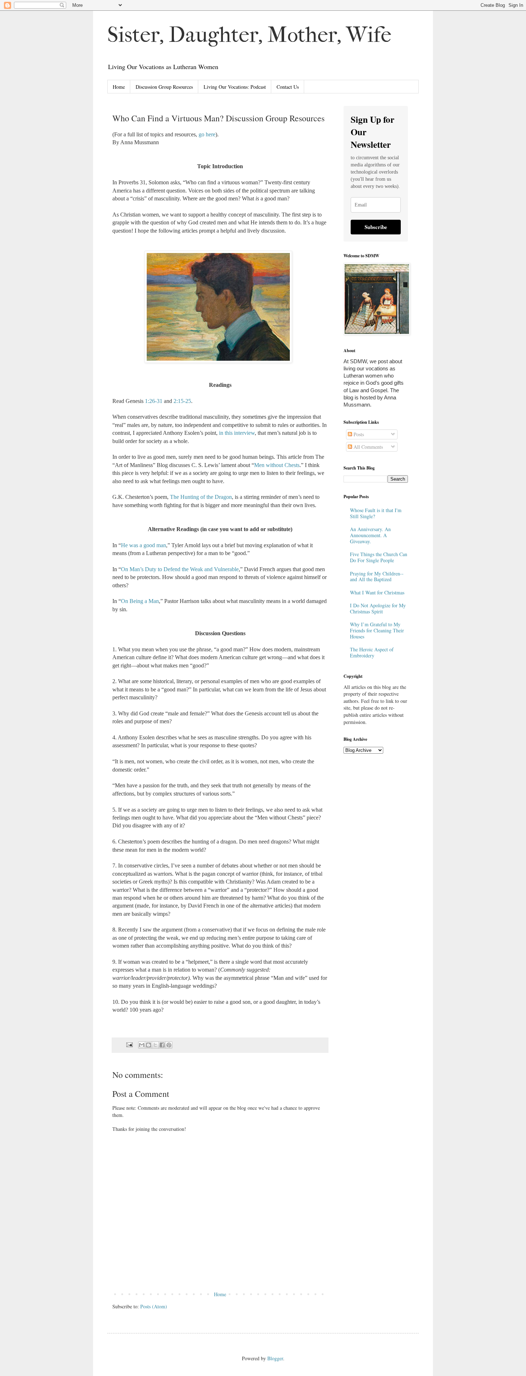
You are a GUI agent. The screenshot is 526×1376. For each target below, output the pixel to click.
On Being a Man (140, 601)
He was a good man (143, 545)
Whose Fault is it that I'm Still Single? (375, 513)
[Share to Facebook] (162, 1045)
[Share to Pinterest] (168, 1045)
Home (119, 86)
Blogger (275, 1358)
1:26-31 (153, 401)
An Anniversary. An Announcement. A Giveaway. (370, 535)
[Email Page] (129, 1044)
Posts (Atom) (153, 1306)
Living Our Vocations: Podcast (235, 86)
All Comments (367, 446)
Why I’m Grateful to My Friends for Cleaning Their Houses (377, 630)
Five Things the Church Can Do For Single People (378, 557)
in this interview (237, 433)
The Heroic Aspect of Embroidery (372, 652)
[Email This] (141, 1045)
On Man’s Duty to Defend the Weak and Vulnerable (180, 569)
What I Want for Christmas (377, 592)
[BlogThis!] (148, 1045)
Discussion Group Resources (164, 86)
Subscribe (376, 227)
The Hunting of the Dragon (201, 497)
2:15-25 (182, 401)
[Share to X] (155, 1045)
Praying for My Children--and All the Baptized (377, 576)
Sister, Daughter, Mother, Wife (249, 35)
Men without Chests (276, 465)
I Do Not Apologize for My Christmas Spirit (378, 608)
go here (207, 134)
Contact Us (288, 86)
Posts (358, 434)
